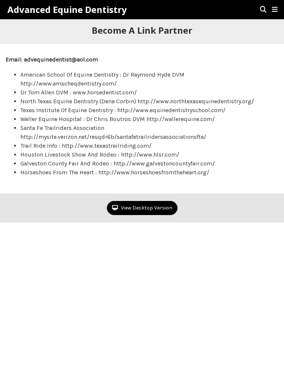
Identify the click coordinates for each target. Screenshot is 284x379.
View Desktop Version (146, 208)
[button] (275, 10)
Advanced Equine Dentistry (67, 9)
